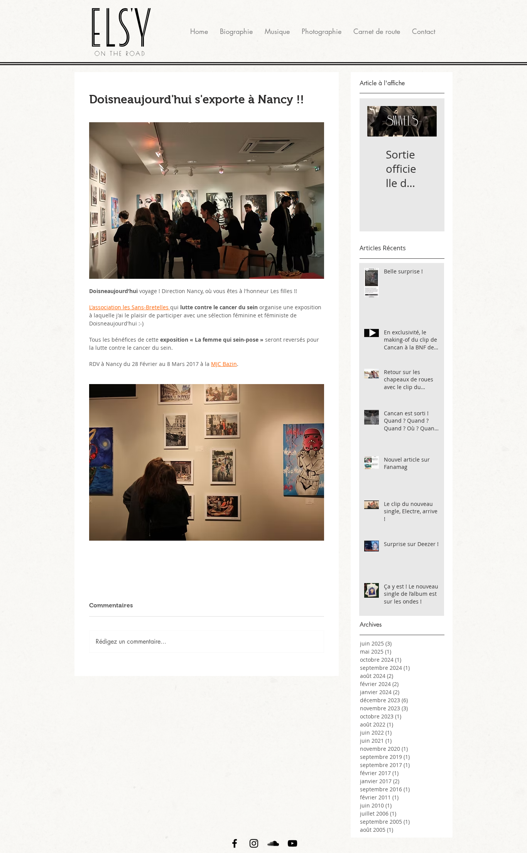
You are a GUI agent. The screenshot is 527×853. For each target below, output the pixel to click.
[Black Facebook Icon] (234, 843)
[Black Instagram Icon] (254, 843)
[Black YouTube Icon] (292, 843)
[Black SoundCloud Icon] (273, 843)
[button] (321, 31)
